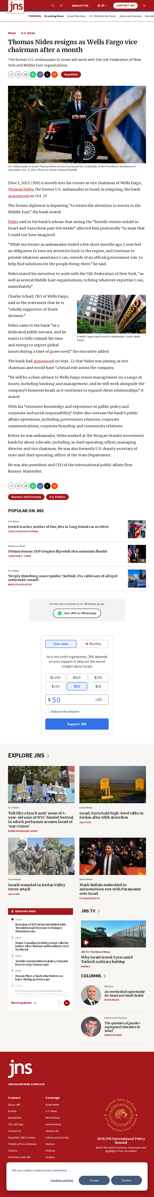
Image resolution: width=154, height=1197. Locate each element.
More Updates (21, 1003)
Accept (94, 1180)
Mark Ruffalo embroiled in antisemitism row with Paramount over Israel (110, 889)
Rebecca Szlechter (19, 584)
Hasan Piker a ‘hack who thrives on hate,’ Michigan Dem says (39, 977)
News (12, 33)
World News (86, 879)
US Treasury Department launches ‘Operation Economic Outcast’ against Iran (41, 994)
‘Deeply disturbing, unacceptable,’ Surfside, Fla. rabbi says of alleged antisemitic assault (62, 578)
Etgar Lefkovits (89, 898)
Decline (126, 1180)
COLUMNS (91, 975)
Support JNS (126, 6)
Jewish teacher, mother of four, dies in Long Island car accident (58, 527)
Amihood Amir (113, 1035)
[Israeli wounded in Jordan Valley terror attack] (41, 856)
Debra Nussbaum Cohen (22, 831)
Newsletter (80, 6)
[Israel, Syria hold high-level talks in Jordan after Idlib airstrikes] (112, 784)
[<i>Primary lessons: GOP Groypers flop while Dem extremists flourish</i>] (137, 554)
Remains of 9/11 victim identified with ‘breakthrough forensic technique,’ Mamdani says (40, 928)
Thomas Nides (20, 189)
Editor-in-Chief (16, 546)
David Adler (111, 1000)
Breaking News (25, 911)
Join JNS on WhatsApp (80, 613)
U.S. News (28, 33)
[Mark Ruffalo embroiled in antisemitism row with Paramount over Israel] (112, 856)
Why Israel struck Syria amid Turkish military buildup (107, 959)
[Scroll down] (67, 1003)
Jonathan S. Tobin (19, 556)
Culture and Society (115, 1018)
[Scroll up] (60, 1003)
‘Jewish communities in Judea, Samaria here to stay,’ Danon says (41, 962)
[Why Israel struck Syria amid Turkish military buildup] (113, 933)
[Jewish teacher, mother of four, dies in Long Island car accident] (137, 529)
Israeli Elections (76, 16)
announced (18, 196)
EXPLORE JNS (27, 755)
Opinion (108, 986)
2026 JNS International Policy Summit (121, 1140)
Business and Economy (26, 497)
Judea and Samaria (130, 16)
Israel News (85, 807)
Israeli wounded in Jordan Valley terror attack (36, 887)
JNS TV (88, 910)
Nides (13, 221)
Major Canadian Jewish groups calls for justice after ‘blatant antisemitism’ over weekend (42, 946)
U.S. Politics (57, 497)
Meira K (85, 966)
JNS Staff (85, 822)
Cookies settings (62, 1180)
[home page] (16, 7)
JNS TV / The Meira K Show (95, 952)
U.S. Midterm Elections (102, 16)
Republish (71, 75)
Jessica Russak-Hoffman (23, 531)
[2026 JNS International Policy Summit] (121, 1115)
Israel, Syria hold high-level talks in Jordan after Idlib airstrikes (111, 815)
